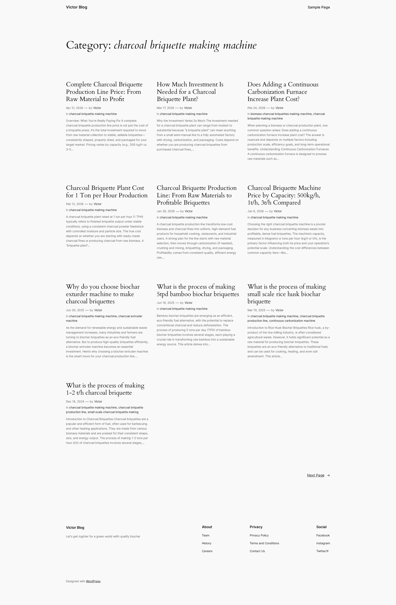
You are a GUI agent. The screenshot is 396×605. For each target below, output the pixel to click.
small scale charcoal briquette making (113, 412)
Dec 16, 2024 (75, 401)
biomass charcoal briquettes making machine (281, 114)
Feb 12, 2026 (75, 204)
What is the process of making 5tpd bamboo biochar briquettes (198, 290)
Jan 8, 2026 (256, 211)
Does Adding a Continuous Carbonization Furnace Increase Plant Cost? (283, 92)
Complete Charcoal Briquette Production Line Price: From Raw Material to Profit (104, 92)
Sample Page (319, 7)
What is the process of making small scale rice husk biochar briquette (287, 294)
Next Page (318, 475)
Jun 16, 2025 (165, 302)
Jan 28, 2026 (166, 211)
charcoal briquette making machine (93, 114)
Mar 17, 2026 (165, 108)
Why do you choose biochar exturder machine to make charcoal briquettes (103, 294)
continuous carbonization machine (292, 320)
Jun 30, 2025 (75, 310)
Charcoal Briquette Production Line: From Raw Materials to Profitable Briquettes (197, 196)
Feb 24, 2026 (256, 108)
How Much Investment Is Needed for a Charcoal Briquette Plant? (190, 92)
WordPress (93, 581)
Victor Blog (76, 7)
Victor (97, 108)
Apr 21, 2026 (74, 108)
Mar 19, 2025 (256, 310)
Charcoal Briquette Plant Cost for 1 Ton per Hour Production (107, 192)
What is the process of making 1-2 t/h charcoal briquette (105, 389)
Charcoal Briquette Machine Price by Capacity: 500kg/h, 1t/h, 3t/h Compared (284, 196)
